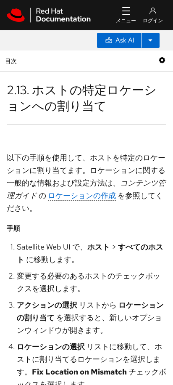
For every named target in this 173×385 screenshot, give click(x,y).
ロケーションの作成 (82, 195)
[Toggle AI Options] (150, 40)
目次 (12, 61)
